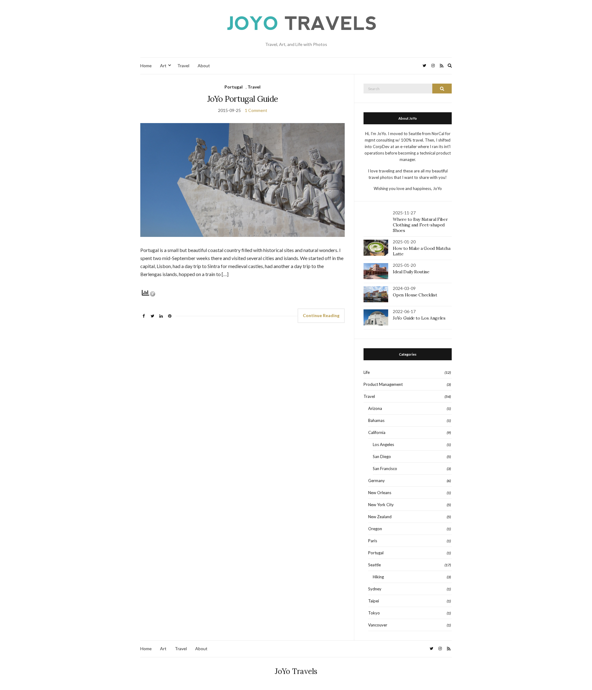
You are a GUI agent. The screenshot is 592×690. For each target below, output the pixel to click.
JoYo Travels (296, 671)
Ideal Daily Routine (411, 272)
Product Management (383, 384)
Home (146, 65)
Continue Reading (321, 315)
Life (367, 372)
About (204, 65)
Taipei (373, 600)
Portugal (233, 86)
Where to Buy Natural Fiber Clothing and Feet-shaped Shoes (420, 225)
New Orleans (379, 492)
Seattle (374, 564)
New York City (381, 504)
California (376, 432)
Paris (372, 540)
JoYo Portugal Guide (242, 99)
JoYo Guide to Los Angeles (419, 318)
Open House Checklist (415, 295)
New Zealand (380, 516)
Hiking (378, 576)
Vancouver (377, 624)
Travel (183, 65)
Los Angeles (383, 444)
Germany (376, 480)
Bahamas (376, 420)
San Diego (382, 456)
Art (163, 65)
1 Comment (256, 110)
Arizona (375, 408)
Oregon (375, 528)
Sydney (374, 588)
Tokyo (374, 612)
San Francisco (385, 468)
